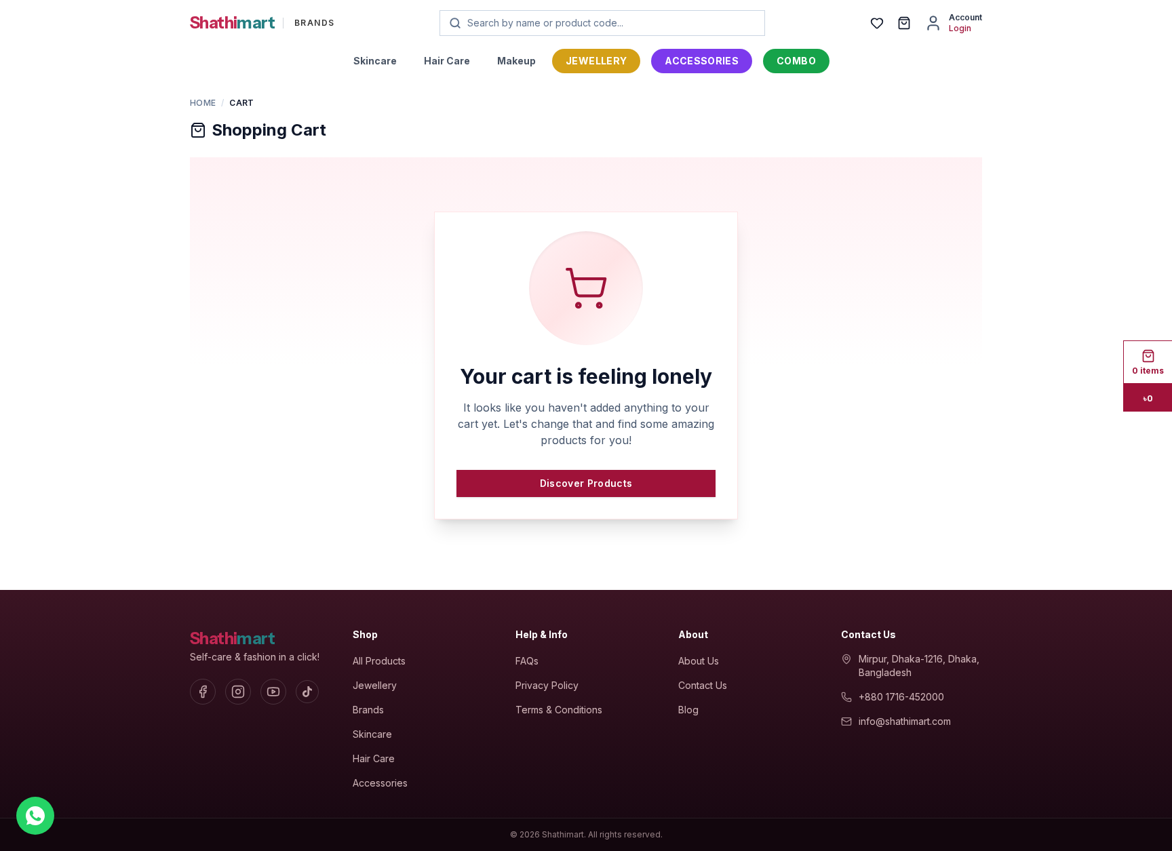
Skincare (375, 60)
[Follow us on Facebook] (203, 692)
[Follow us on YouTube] (273, 692)
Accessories (702, 60)
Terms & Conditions (558, 709)
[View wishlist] (877, 23)
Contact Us (702, 685)
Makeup (516, 60)
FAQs (527, 661)
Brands (368, 709)
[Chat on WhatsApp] (35, 816)
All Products (379, 661)
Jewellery (596, 60)
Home (203, 103)
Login (960, 28)
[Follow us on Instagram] (238, 692)
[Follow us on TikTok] (307, 691)
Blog (688, 709)
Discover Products (586, 483)
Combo (796, 60)
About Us (698, 661)
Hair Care (447, 60)
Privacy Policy (547, 685)
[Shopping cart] (904, 23)
